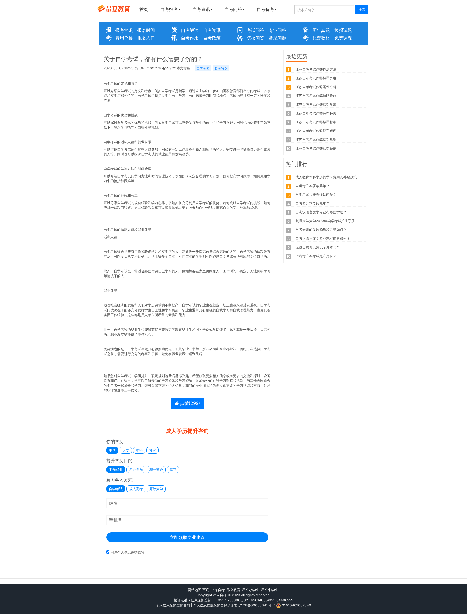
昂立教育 (233, 590)
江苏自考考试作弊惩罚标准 (316, 122)
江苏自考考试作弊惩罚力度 (316, 78)
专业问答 (277, 30)
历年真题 (321, 30)
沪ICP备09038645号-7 (256, 605)
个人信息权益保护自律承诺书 (215, 605)
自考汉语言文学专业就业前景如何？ (323, 238)
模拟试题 (343, 30)
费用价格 (124, 37)
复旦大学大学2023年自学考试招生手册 (325, 221)
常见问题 (277, 37)
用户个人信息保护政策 (127, 552)
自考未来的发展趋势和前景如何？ (321, 229)
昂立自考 (220, 595)
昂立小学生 (250, 590)
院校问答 (255, 37)
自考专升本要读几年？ (313, 186)
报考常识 (124, 30)
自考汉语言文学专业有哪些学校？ (321, 212)
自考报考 (169, 9)
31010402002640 (296, 605)
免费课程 (343, 37)
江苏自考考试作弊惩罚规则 (316, 139)
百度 (205, 590)
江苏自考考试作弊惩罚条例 (316, 148)
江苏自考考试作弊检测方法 (316, 69)
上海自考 (218, 590)
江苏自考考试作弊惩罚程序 (316, 131)
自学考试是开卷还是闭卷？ (316, 194)
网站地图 (194, 590)
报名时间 (146, 30)
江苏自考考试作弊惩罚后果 (316, 104)
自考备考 (265, 9)
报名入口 (146, 37)
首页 (143, 9)
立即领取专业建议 (187, 537)
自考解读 (189, 30)
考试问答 (255, 30)
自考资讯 (201, 9)
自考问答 (233, 9)
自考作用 (189, 37)
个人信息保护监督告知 (173, 605)
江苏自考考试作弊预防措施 (316, 96)
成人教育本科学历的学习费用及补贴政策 (326, 177)
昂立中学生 (269, 590)
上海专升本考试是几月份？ (316, 256)
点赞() (189, 403)
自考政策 (212, 37)
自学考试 (203, 68)
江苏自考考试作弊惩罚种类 (316, 113)
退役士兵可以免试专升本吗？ (318, 247)
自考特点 (221, 68)
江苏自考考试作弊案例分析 (316, 87)
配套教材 (321, 37)
